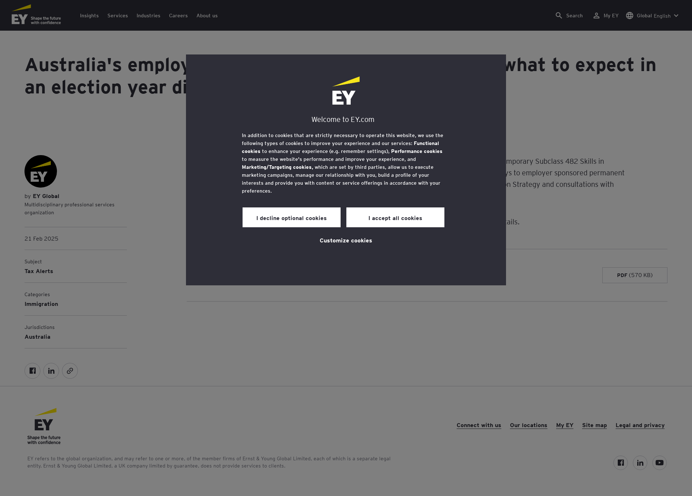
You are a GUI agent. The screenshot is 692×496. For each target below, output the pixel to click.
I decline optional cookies (291, 217)
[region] (346, 169)
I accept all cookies (395, 217)
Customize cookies (346, 240)
